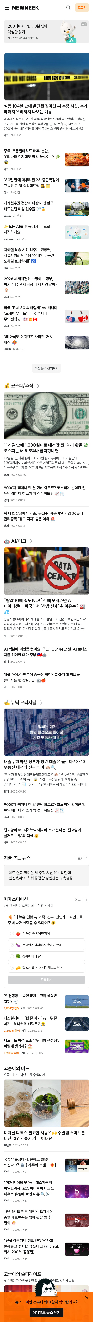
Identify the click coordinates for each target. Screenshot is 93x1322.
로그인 (82, 7)
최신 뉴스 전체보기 (46, 368)
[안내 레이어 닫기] (86, 1297)
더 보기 (78, 858)
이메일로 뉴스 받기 (46, 1312)
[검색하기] (68, 7)
